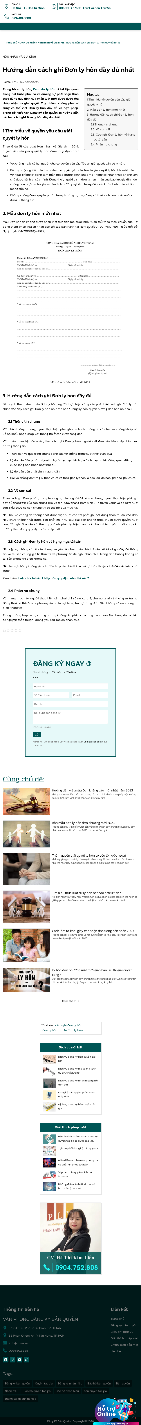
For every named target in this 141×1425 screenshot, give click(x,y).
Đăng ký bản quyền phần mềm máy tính (76, 1094)
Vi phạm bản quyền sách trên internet (75, 1174)
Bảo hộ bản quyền (99, 1383)
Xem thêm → (70, 1001)
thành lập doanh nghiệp (20, 1398)
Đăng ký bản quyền (124, 1325)
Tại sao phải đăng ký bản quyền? (78, 1148)
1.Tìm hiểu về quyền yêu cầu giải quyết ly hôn (109, 102)
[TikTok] (26, 1359)
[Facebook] (5, 1359)
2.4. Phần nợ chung (104, 144)
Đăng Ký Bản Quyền (59, 1421)
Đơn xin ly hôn (44, 89)
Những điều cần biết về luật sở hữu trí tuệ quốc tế (76, 1186)
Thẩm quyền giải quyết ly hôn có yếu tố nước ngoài (89, 855)
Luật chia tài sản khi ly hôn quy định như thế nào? (53, 578)
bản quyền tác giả (95, 1391)
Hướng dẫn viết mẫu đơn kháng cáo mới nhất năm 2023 (92, 790)
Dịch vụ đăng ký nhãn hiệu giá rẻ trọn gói (78, 1083)
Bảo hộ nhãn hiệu (67, 1391)
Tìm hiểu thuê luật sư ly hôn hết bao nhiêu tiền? (86, 893)
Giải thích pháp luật (124, 1338)
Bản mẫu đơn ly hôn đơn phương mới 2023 (83, 822)
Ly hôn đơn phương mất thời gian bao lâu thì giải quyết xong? (92, 972)
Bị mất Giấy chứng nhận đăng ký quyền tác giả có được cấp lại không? (78, 1138)
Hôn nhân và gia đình (19, 56)
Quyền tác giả (44, 1383)
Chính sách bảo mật (93, 741)
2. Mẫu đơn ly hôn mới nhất (106, 109)
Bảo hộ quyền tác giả (37, 1391)
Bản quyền (123, 1383)
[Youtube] (19, 1359)
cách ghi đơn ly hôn (68, 1025)
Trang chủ (117, 1318)
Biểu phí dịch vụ (122, 1331)
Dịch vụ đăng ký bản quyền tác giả (76, 1106)
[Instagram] (12, 1359)
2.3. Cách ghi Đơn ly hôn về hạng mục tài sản (113, 137)
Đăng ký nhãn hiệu (70, 1383)
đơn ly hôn (49, 1030)
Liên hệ (116, 1351)
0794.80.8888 (21, 18)
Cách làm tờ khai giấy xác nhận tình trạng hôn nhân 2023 (93, 930)
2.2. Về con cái (100, 129)
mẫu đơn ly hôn (72, 1030)
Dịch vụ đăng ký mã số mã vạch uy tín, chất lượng (77, 1071)
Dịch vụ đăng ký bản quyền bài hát (76, 1059)
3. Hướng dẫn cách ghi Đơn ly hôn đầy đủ (110, 117)
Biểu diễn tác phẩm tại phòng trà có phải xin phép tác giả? (78, 1162)
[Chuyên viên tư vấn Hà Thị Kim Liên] (70, 1238)
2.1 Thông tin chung (104, 124)
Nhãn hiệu (11, 1391)
